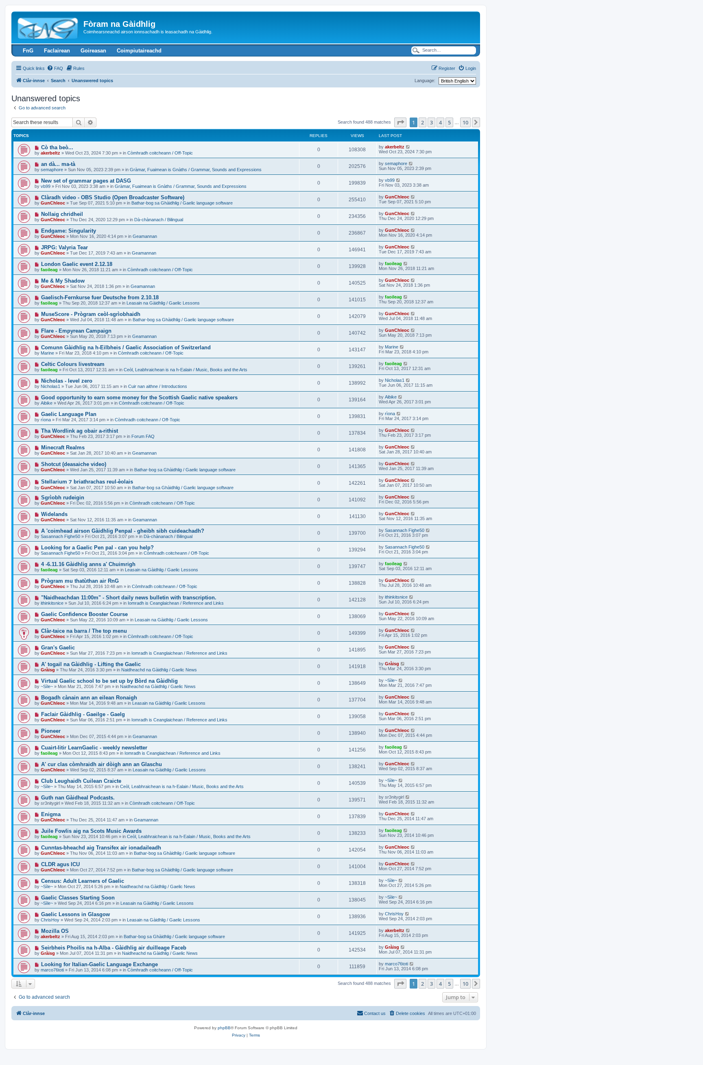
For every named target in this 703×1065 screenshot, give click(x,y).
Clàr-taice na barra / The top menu (84, 631)
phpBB (224, 1028)
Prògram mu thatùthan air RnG (80, 581)
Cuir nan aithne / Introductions (157, 386)
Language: (425, 80)
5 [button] (449, 122)
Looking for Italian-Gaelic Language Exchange (99, 964)
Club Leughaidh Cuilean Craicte (81, 781)
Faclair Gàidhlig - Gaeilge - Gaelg (83, 714)
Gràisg (48, 669)
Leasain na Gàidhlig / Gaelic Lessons (163, 303)
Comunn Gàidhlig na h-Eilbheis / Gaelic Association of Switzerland (126, 347)
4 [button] (440, 122)
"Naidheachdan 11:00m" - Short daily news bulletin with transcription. (128, 598)
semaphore (52, 169)
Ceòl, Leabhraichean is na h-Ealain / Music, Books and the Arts (185, 369)
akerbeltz (50, 152)
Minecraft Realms (63, 447)
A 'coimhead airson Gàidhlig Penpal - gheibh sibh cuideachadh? (122, 531)
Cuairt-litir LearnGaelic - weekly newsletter (94, 748)
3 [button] (431, 122)
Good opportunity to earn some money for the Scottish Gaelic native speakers (139, 397)
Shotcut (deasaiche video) (73, 464)
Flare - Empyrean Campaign (76, 331)
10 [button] (465, 122)
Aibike (46, 403)
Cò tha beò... (57, 147)
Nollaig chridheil (62, 214)
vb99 (45, 186)
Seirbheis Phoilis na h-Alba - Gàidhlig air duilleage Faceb (113, 948)
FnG (28, 51)
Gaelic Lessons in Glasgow (75, 914)
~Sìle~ (47, 686)
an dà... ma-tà (58, 164)
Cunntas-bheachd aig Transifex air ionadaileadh (101, 848)
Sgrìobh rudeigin (62, 497)
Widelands (54, 514)
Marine (47, 353)
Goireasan (93, 51)
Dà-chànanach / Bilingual (158, 219)
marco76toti (52, 969)
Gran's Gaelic (58, 648)
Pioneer (51, 731)
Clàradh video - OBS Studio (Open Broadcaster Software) (112, 197)
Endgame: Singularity (68, 231)
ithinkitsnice (52, 603)
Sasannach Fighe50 (60, 536)
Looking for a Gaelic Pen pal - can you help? (97, 547)
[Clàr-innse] (48, 26)
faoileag (49, 269)
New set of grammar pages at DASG (86, 181)
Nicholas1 (50, 386)
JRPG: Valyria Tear (64, 247)
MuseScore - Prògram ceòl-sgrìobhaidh (90, 314)
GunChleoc (53, 202)
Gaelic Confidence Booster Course (84, 614)
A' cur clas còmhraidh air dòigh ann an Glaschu (101, 764)
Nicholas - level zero (66, 381)
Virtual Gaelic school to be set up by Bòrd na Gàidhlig (109, 681)
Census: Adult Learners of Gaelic (82, 881)
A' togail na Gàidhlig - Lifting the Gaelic (91, 664)
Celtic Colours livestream (73, 364)
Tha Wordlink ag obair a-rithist (79, 431)
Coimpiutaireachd (139, 51)
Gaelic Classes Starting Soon (78, 898)
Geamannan (145, 236)
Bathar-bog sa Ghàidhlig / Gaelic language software (182, 202)
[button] (400, 122)
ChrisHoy (50, 919)
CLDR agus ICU (60, 864)
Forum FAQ (143, 436)
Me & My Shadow (63, 281)
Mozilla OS (55, 931)
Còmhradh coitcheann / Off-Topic (160, 152)
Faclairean (57, 51)
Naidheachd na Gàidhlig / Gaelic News (159, 669)
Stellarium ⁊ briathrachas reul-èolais (87, 482)
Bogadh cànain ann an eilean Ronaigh (89, 698)
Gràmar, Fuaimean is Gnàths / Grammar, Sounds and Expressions (196, 169)
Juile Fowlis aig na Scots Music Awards (91, 831)
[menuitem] (55, 68)
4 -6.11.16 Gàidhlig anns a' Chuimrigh (88, 564)
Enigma (51, 814)
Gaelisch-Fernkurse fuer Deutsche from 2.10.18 (100, 297)
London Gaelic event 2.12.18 (76, 264)
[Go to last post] (408, 146)
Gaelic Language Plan (68, 414)
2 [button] (422, 122)
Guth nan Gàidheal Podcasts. (78, 798)
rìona (46, 419)
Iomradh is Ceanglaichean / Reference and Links (176, 603)
